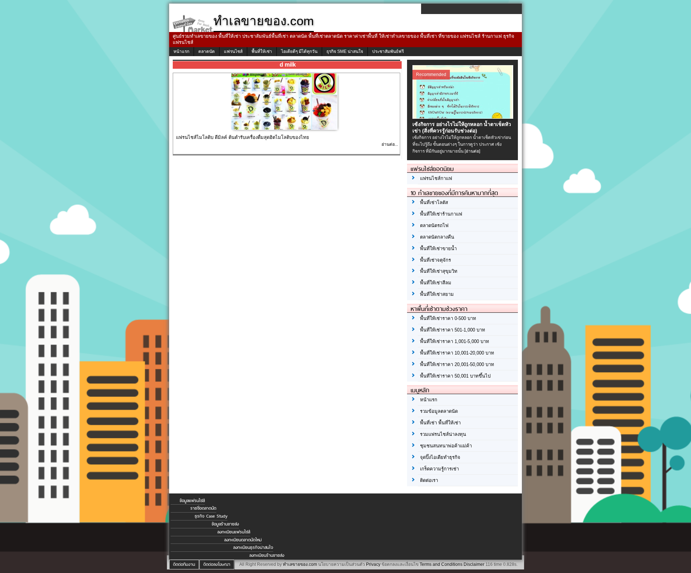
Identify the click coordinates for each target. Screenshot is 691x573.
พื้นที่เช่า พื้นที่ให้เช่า (440, 422)
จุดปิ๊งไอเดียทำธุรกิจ (440, 457)
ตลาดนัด (206, 51)
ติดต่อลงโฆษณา (216, 564)
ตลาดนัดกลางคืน (437, 237)
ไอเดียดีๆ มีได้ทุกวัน (299, 51)
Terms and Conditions (441, 564)
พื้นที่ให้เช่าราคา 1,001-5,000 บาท (454, 341)
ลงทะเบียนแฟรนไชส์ (233, 532)
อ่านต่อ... (389, 144)
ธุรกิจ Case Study (211, 516)
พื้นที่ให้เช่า (262, 51)
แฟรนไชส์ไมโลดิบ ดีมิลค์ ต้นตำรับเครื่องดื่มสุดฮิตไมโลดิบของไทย (242, 137)
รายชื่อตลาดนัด (203, 508)
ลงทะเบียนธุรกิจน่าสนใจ (253, 547)
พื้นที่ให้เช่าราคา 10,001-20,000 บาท (457, 353)
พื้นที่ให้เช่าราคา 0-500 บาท (448, 318)
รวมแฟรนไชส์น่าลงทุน (443, 434)
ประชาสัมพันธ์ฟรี (388, 51)
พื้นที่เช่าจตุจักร (435, 260)
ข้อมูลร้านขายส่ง (225, 524)
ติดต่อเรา (429, 480)
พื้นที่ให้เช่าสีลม (435, 282)
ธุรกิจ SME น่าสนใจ (344, 51)
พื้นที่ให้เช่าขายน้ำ (438, 248)
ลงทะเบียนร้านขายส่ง (266, 555)
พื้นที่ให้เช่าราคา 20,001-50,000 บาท (457, 364)
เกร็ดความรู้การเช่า (439, 469)
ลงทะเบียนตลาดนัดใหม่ (243, 539)
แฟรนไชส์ (233, 51)
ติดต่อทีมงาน (184, 564)
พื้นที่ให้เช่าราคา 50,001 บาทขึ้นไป (455, 376)
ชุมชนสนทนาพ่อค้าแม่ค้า (446, 445)
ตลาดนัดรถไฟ (434, 225)
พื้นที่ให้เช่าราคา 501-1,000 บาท (452, 330)
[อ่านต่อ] (472, 151)
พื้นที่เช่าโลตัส (434, 202)
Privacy (373, 564)
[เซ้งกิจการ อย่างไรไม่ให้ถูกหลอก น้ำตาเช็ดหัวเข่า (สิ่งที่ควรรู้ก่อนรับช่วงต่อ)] (463, 116)
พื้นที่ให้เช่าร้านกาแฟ (441, 214)
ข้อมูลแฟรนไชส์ (192, 500)
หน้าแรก (181, 51)
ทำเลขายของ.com (300, 564)
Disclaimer (474, 564)
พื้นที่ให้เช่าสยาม (437, 294)
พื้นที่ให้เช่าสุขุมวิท (438, 271)
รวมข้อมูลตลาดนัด (439, 411)
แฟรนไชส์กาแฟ (436, 178)
